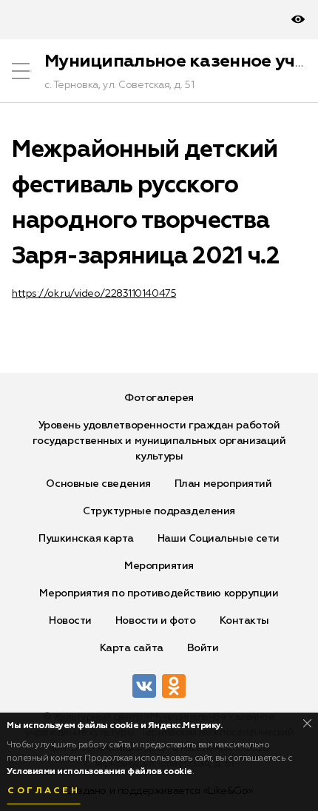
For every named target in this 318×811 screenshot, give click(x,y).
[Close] (307, 723)
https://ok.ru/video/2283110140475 (94, 294)
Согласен (43, 791)
